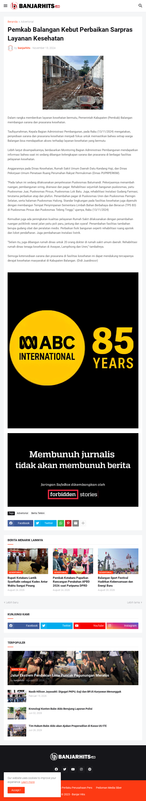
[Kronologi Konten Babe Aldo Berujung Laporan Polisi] (17, 713)
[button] (5, 6)
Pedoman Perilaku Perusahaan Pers (71, 787)
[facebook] (56, 769)
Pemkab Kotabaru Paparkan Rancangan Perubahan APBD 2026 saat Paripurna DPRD (71, 581)
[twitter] (64, 769)
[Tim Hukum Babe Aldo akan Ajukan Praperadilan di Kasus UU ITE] (17, 730)
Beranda (13, 21)
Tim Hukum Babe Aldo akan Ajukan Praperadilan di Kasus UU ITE (68, 725)
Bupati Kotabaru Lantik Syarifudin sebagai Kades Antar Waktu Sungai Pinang (28, 581)
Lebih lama (133, 602)
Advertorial (27, 21)
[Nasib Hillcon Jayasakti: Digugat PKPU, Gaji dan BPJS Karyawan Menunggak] (17, 696)
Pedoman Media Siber (109, 787)
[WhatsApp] (61, 523)
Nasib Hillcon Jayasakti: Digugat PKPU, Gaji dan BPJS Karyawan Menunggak (75, 691)
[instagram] (81, 769)
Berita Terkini (37, 513)
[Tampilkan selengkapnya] (83, 523)
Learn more (28, 782)
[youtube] (73, 769)
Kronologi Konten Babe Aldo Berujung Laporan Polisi (60, 708)
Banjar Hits (78, 794)
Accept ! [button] (16, 790)
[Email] (75, 523)
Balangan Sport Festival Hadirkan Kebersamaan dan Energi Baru (115, 581)
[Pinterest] (68, 523)
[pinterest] (89, 769)
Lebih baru (12, 602)
